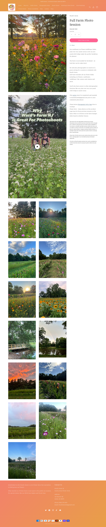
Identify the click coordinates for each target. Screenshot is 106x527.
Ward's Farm (50, 523)
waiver (75, 95)
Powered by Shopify (57, 523)
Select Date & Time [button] (83, 40)
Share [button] (73, 45)
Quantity (72, 31)
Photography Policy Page (85, 104)
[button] (90, 7)
